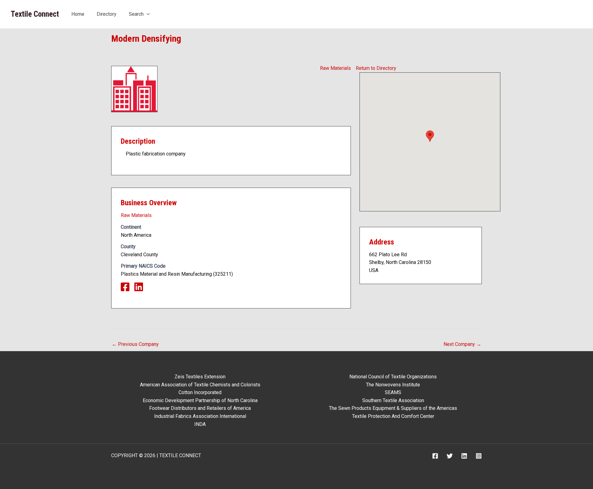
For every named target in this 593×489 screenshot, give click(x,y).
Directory (106, 14)
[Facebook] (435, 456)
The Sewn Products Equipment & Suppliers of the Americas (393, 408)
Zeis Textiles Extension (200, 377)
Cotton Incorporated (200, 392)
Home (77, 14)
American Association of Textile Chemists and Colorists (200, 385)
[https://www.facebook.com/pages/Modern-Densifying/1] (127, 289)
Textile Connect (35, 14)
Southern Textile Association (393, 400)
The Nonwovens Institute (393, 385)
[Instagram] (479, 456)
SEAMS (393, 392)
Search (136, 14)
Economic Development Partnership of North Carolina (200, 400)
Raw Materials (335, 68)
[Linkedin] (464, 456)
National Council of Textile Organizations (393, 377)
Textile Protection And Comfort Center (393, 416)
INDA (200, 424)
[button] (147, 14)
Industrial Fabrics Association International (200, 416)
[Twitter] (450, 456)
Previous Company (135, 344)
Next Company (462, 344)
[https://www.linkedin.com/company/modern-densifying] (141, 289)
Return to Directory (376, 68)
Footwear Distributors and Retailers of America (200, 408)
